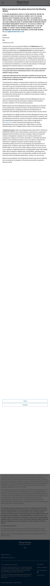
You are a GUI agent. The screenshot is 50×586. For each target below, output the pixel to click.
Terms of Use (8, 122)
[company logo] (23, 2)
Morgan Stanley (5, 554)
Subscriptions (40, 564)
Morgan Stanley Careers (7, 557)
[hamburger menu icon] (3, 2)
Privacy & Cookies (41, 567)
